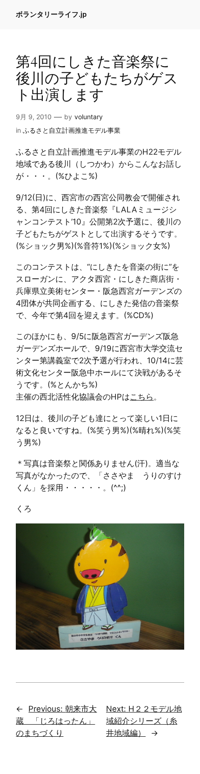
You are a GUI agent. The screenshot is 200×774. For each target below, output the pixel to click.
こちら (141, 396)
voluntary (88, 117)
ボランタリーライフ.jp (51, 14)
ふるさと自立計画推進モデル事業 (71, 130)
